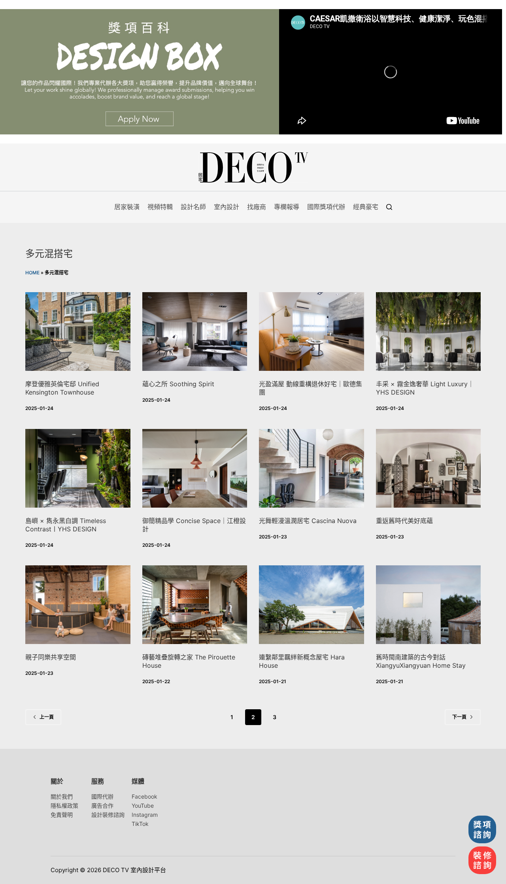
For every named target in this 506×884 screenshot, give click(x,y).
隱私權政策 (64, 805)
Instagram (145, 814)
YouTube (143, 805)
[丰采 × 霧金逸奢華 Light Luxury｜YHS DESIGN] (428, 331)
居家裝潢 (127, 207)
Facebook (144, 796)
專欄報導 (286, 207)
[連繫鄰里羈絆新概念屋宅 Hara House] (311, 604)
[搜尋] (389, 207)
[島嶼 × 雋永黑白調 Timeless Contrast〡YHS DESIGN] (77, 468)
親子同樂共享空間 (50, 657)
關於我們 (62, 796)
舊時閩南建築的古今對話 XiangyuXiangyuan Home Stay (421, 661)
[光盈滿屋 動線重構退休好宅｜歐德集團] (311, 331)
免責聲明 (62, 814)
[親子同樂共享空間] (77, 604)
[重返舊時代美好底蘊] (428, 468)
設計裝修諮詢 (108, 814)
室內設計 (226, 207)
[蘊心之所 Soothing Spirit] (194, 331)
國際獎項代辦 (326, 207)
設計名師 (193, 207)
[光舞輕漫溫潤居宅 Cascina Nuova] (311, 468)
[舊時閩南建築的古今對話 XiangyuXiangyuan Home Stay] (428, 604)
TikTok (140, 823)
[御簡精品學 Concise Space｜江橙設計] (194, 468)
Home (32, 273)
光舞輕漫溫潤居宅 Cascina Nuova (308, 521)
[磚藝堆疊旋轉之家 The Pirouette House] (194, 604)
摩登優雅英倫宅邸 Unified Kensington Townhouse (62, 388)
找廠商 (256, 207)
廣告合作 (102, 805)
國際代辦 (102, 796)
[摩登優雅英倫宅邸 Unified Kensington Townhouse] (77, 331)
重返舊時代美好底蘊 (404, 521)
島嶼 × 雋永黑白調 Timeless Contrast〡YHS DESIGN (65, 525)
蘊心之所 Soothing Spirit (178, 384)
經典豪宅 (365, 207)
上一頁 (47, 717)
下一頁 (459, 717)
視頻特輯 (160, 207)
